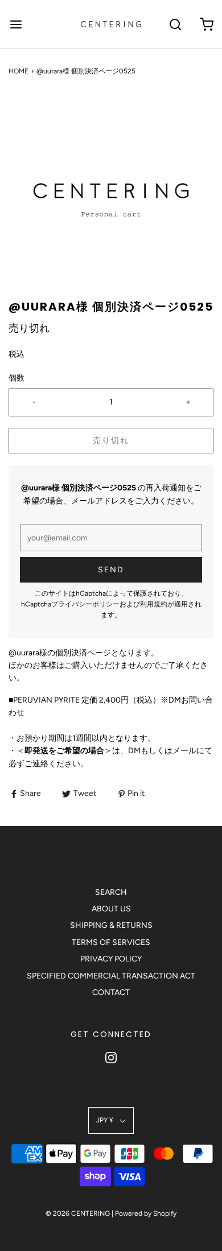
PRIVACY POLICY (111, 959)
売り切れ (111, 440)
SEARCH (111, 892)
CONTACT (111, 992)
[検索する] (175, 24)
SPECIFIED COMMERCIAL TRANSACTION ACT (111, 976)
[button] (111, 196)
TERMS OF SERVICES (111, 942)
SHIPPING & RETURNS (111, 925)
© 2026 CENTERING (78, 1213)
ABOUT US (111, 909)
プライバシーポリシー (85, 604)
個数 (16, 378)
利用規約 (153, 604)
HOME (18, 71)
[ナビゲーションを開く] (15, 24)
